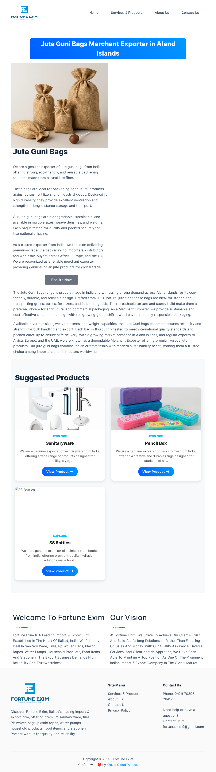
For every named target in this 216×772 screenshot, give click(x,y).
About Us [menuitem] (162, 13)
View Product (57, 471)
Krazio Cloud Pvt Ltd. (122, 765)
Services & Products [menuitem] (126, 13)
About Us (115, 699)
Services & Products (124, 694)
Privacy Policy (119, 710)
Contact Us (117, 704)
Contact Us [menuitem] (190, 13)
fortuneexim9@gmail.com (183, 726)
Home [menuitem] (93, 13)
